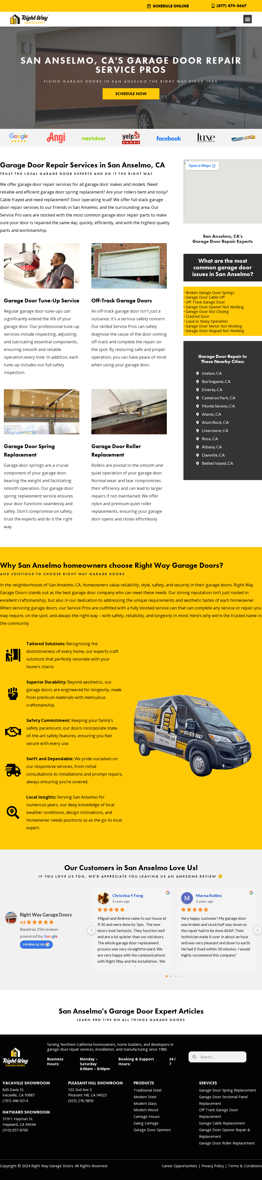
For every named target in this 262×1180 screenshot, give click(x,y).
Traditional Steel (147, 1090)
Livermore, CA (215, 430)
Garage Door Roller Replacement (227, 1143)
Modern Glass (145, 1103)
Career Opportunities (179, 1165)
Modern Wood (146, 1109)
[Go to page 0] (166, 976)
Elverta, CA (212, 389)
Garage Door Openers (152, 1129)
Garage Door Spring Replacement (227, 1090)
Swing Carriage (146, 1123)
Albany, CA (212, 446)
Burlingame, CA (216, 381)
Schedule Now (131, 93)
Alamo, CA (211, 414)
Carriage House (147, 1116)
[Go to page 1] (171, 976)
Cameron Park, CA (218, 397)
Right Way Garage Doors (46, 914)
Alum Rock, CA (215, 422)
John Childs (123, 895)
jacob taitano (208, 895)
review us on (34, 943)
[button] (247, 19)
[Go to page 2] (175, 976)
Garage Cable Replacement (222, 1123)
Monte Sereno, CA (218, 405)
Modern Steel (145, 1096)
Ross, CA (210, 438)
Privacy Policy (212, 1165)
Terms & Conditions (245, 1165)
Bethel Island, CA (217, 463)
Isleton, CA (212, 373)
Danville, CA (213, 454)
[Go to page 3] (178, 976)
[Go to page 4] (182, 976)
